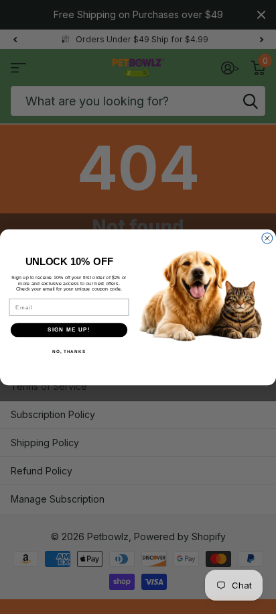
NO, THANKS (69, 350)
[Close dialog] (267, 238)
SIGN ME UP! (69, 330)
